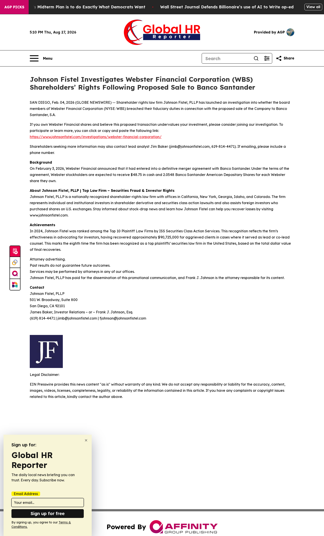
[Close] (86, 440)
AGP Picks (14, 7)
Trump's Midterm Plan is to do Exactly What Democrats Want (82, 6)
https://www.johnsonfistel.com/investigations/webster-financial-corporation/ (96, 137)
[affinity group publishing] (15, 273)
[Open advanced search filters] (266, 58)
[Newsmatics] (15, 284)
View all (313, 7)
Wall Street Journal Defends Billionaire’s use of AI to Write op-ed (227, 6)
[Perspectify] (15, 262)
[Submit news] (15, 251)
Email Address (26, 494)
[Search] (256, 58)
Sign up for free (48, 513)
